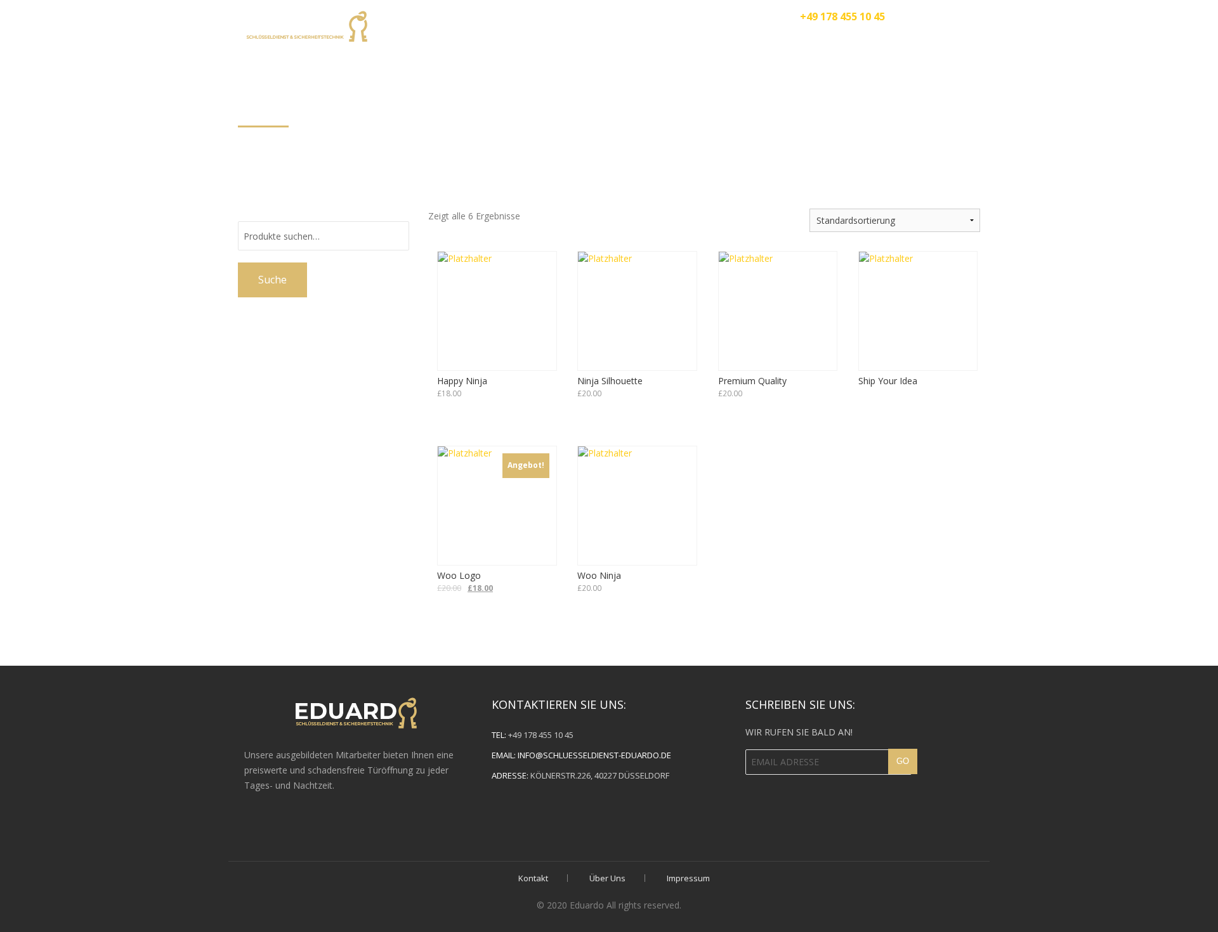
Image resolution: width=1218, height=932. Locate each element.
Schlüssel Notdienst (861, 40)
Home (617, 40)
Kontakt (967, 40)
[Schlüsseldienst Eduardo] (306, 24)
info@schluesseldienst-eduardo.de (594, 755)
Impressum (688, 878)
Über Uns (684, 40)
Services (758, 40)
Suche (272, 280)
